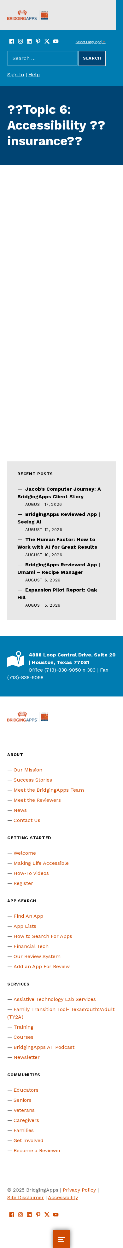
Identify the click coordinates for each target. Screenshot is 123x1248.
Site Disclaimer (25, 1197)
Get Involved (29, 1140)
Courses (23, 1037)
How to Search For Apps (43, 936)
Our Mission (28, 770)
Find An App (28, 916)
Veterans (24, 1110)
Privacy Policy (79, 1190)
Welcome (25, 853)
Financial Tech (31, 946)
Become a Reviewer (37, 1150)
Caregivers (26, 1120)
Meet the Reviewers (37, 800)
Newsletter (27, 1057)
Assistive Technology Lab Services (55, 999)
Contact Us (27, 820)
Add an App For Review (42, 966)
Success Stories (33, 780)
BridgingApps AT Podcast (44, 1047)
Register (23, 883)
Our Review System (37, 956)
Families (24, 1130)
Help (34, 75)
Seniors (23, 1100)
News (20, 810)
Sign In (15, 75)
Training (23, 1027)
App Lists (25, 926)
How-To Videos (31, 873)
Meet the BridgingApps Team (49, 790)
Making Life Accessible (41, 863)
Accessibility (63, 1197)
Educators (26, 1090)
